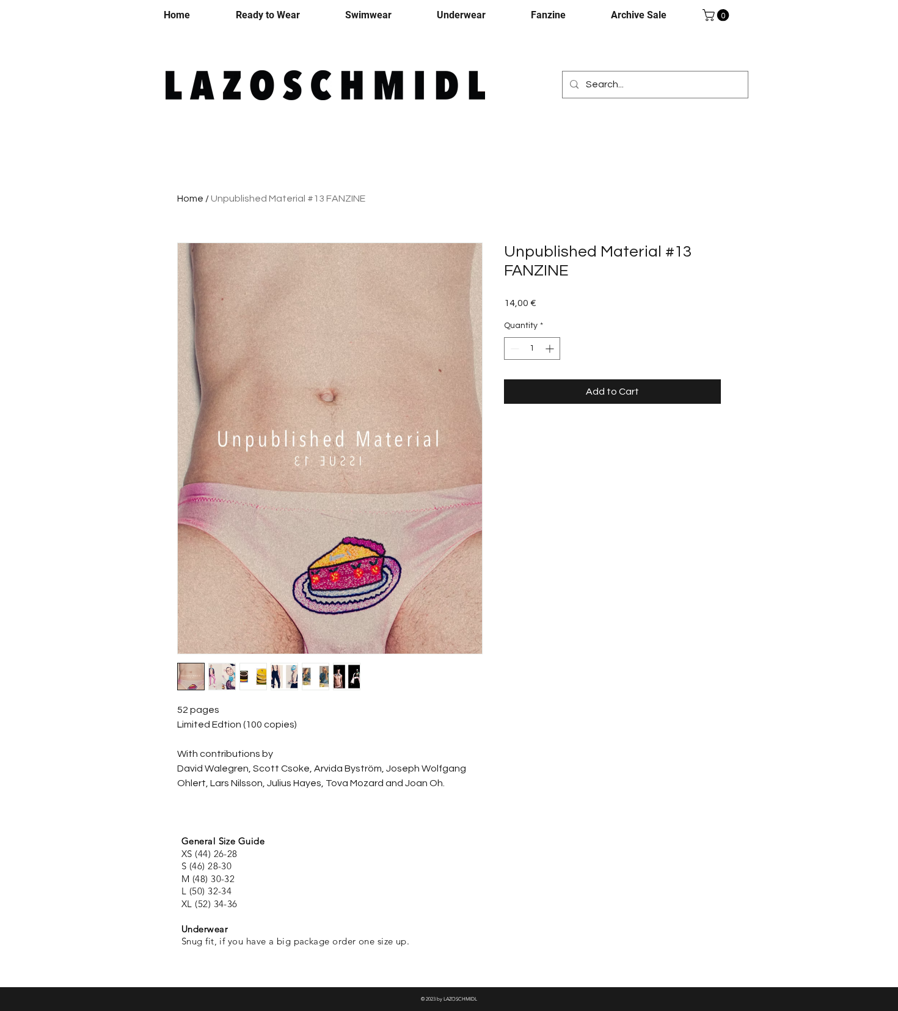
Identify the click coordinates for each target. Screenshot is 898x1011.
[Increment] (550, 348)
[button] (717, 15)
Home (190, 198)
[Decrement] (513, 348)
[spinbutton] (532, 348)
